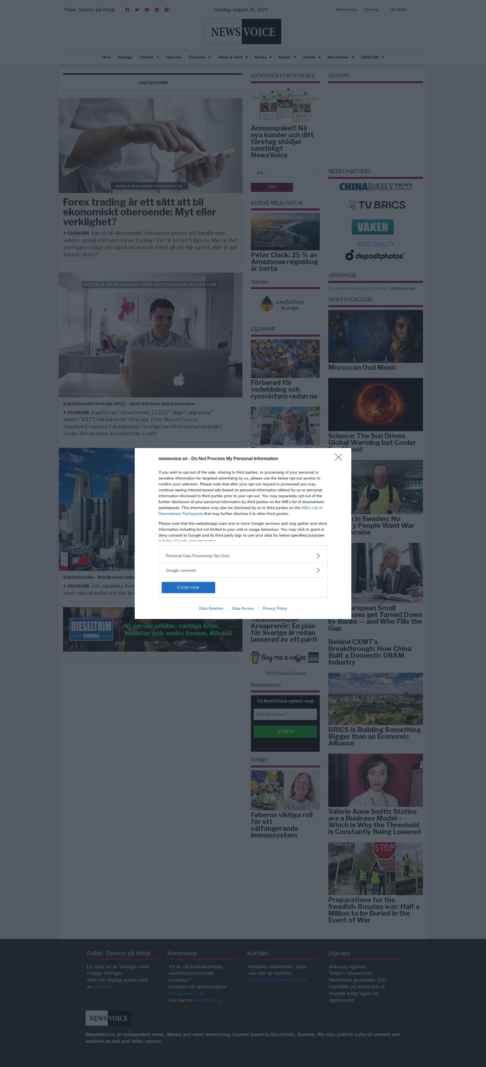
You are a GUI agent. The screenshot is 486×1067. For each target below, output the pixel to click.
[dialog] (243, 533)
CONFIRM (188, 587)
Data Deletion (211, 608)
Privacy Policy (275, 608)
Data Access (243, 608)
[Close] (340, 459)
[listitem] (243, 556)
